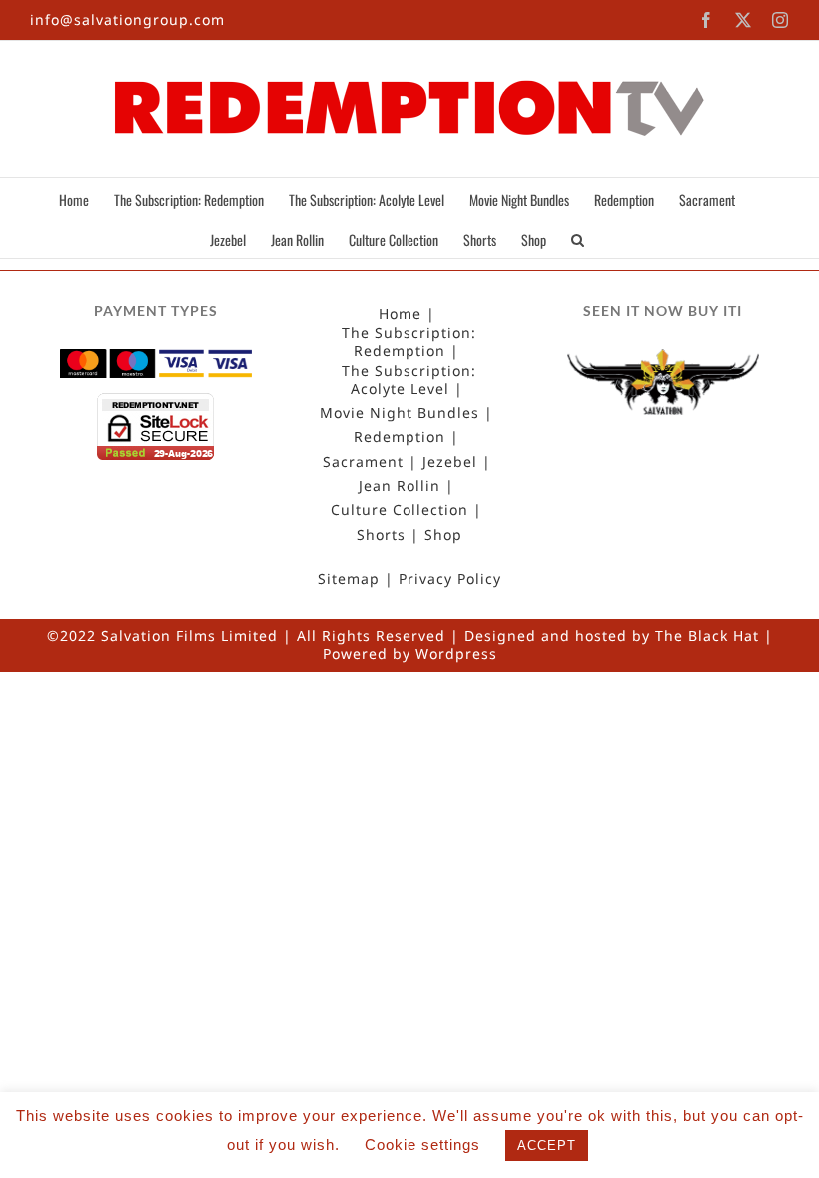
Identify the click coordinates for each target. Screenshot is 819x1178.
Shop (443, 535)
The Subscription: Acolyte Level (409, 380)
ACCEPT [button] (546, 1145)
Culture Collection (399, 510)
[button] (577, 238)
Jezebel (449, 462)
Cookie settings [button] (422, 1144)
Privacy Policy (450, 579)
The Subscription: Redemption (409, 342)
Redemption (399, 437)
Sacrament (363, 462)
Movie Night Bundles (399, 413)
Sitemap (349, 579)
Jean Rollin (399, 486)
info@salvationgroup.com (127, 19)
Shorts (381, 535)
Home (400, 314)
